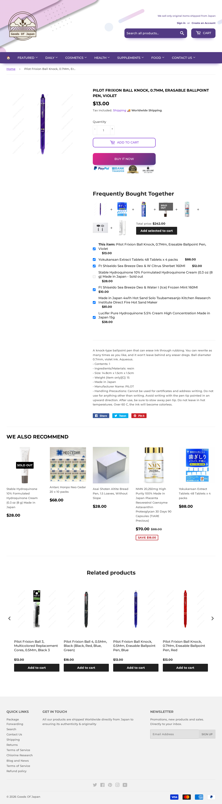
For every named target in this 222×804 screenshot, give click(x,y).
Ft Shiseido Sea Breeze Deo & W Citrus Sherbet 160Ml (141, 266)
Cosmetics (74, 58)
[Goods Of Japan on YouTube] (125, 785)
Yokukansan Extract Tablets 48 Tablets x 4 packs (138, 259)
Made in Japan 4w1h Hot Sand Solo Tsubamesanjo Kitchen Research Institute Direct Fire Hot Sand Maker (154, 300)
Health (100, 58)
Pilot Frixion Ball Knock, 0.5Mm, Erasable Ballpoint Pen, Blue (134, 645)
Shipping (119, 110)
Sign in (181, 23)
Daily (50, 58)
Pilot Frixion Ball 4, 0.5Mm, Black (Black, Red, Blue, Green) (85, 645)
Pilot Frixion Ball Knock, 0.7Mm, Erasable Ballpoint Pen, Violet (152, 246)
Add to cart (37, 668)
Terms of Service (18, 750)
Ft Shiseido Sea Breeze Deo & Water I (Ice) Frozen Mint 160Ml (148, 287)
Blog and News (18, 760)
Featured (26, 58)
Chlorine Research (20, 755)
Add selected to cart (156, 231)
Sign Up (207, 734)
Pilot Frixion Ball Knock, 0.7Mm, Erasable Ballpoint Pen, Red (184, 645)
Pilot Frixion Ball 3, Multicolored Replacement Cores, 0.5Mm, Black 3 (36, 645)
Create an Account (203, 23)
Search (11, 729)
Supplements (129, 58)
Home (11, 69)
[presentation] (10, 618)
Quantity (99, 122)
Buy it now (124, 159)
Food (156, 58)
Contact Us (182, 58)
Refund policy (16, 771)
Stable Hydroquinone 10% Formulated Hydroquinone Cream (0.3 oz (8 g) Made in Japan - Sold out (155, 274)
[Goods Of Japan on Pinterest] (110, 785)
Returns (12, 744)
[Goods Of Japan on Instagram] (117, 785)
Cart (206, 33)
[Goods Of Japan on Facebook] (102, 785)
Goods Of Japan (28, 796)
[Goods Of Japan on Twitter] (95, 785)
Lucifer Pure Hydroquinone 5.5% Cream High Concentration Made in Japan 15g (154, 315)
